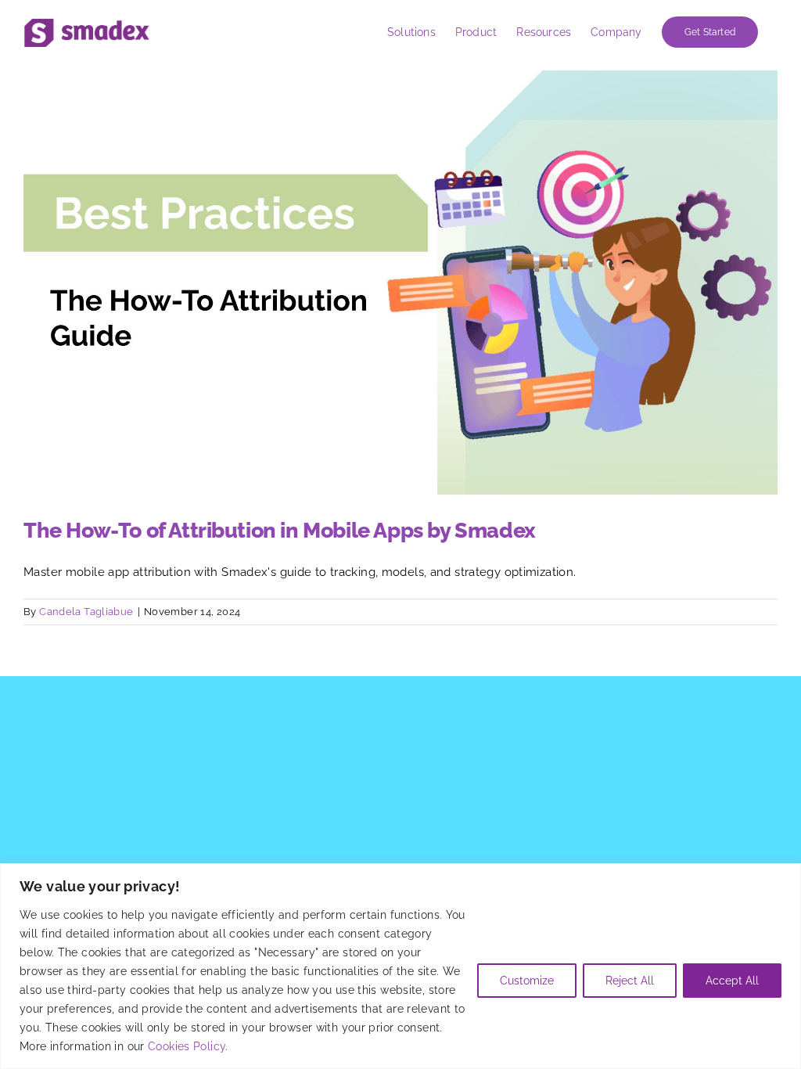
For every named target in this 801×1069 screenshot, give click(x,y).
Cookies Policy (186, 1046)
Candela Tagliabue (86, 611)
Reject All (629, 980)
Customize (527, 980)
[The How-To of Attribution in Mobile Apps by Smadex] (400, 282)
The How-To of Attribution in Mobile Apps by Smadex (279, 530)
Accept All (732, 980)
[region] (400, 966)
